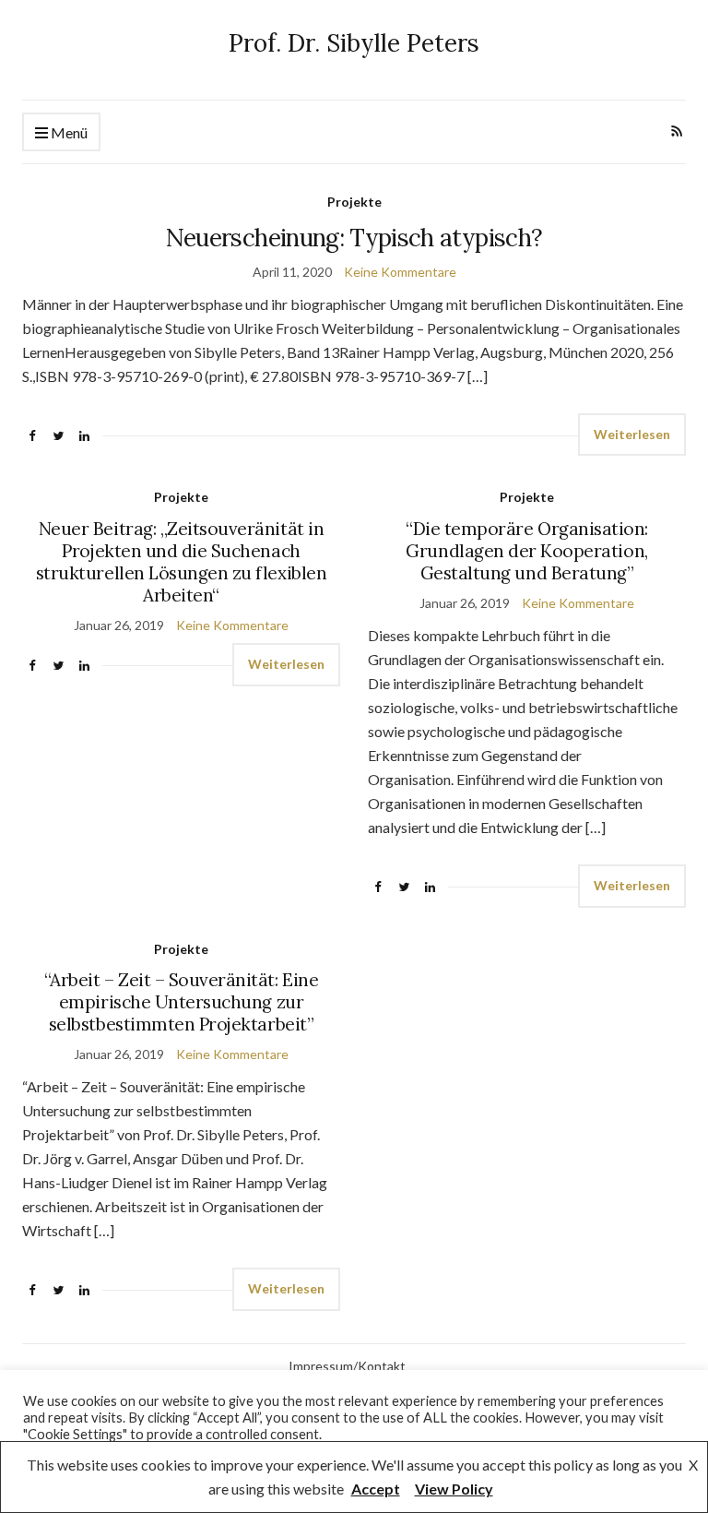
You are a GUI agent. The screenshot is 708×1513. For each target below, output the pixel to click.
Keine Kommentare (400, 272)
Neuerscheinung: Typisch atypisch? (354, 237)
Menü (68, 132)
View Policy (454, 1488)
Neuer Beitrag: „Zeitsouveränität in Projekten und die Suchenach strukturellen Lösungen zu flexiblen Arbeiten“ (181, 562)
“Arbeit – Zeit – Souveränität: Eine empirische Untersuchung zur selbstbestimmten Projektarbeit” (181, 1002)
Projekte (354, 201)
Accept (375, 1488)
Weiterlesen (632, 434)
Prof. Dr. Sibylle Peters (354, 43)
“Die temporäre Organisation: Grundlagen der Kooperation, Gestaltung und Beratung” (527, 551)
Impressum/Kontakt (347, 1366)
